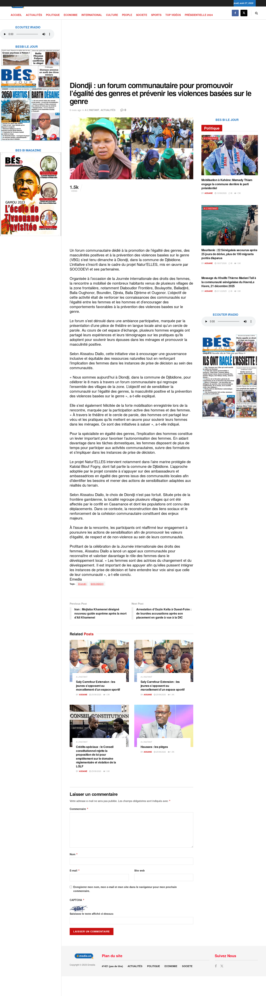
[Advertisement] (164, 50)
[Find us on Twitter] (243, 13)
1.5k (107, 694)
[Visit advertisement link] (30, 92)
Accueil (16, 15)
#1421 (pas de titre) (112, 966)
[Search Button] (256, 13)
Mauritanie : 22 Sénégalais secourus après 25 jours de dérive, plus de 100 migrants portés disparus (229, 254)
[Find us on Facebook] (235, 13)
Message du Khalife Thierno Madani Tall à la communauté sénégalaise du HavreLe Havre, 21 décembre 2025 (228, 282)
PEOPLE (127, 15)
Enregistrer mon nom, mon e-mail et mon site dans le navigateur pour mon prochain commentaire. (125, 889)
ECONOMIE (70, 15)
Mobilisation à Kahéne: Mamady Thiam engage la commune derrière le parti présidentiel (226, 184)
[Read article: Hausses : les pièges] (163, 726)
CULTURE (112, 15)
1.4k (172, 694)
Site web (139, 870)
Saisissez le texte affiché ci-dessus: (92, 913)
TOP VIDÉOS (173, 15)
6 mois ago (75, 110)
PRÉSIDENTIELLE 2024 (199, 15)
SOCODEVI (97, 583)
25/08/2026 (96, 694)
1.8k (238, 290)
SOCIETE (141, 15)
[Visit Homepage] (17, 7)
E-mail (75, 870)
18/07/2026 (221, 263)
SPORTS (156, 15)
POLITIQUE (53, 15)
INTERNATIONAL (91, 15)
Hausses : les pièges (154, 747)
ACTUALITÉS (34, 15)
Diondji (82, 583)
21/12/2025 (221, 290)
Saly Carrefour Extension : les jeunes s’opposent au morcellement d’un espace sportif (98, 686)
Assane (83, 694)
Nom (74, 854)
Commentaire (79, 809)
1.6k (107, 771)
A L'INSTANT (92, 110)
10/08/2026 (221, 193)
